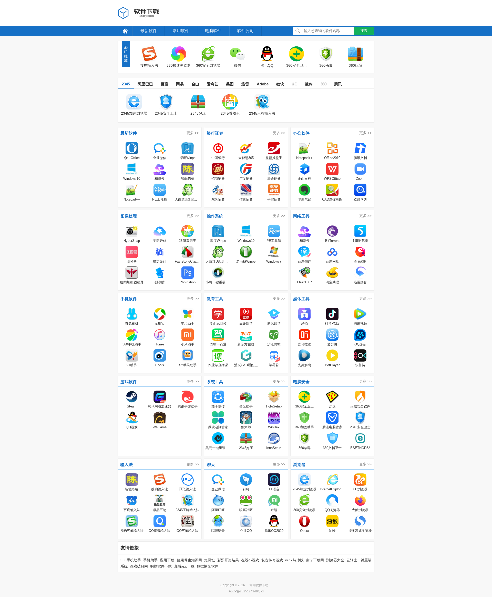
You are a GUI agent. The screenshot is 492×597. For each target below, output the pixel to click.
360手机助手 (130, 560)
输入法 (126, 464)
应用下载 (167, 560)
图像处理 (128, 216)
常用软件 (181, 30)
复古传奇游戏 (272, 560)
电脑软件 (213, 30)
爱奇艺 (212, 84)
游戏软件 (128, 382)
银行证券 (215, 133)
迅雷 (245, 84)
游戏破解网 (139, 566)
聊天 (211, 464)
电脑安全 (301, 382)
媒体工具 (301, 299)
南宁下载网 (315, 560)
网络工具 (301, 216)
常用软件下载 (259, 585)
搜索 (363, 30)
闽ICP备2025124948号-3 (246, 591)
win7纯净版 (294, 560)
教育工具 (215, 299)
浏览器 (299, 464)
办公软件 (301, 133)
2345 (126, 84)
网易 (180, 84)
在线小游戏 (250, 560)
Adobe (263, 84)
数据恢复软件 (207, 566)
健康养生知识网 (189, 560)
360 (323, 84)
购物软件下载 (161, 566)
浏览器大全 (335, 560)
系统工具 (215, 382)
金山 (195, 84)
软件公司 (245, 30)
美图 (230, 84)
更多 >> (193, 133)
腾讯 (338, 84)
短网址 (209, 560)
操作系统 (215, 216)
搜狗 (309, 84)
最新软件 (148, 30)
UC (294, 84)
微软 (280, 84)
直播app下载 (184, 566)
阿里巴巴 (145, 84)
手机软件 (128, 299)
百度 (164, 84)
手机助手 (150, 560)
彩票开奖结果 (228, 560)
